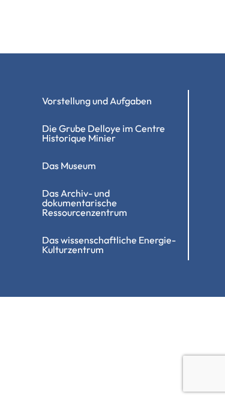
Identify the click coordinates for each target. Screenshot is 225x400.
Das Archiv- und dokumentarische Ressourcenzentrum (84, 202)
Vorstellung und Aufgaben (97, 101)
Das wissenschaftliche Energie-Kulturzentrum (109, 244)
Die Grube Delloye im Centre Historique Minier (103, 133)
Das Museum (69, 166)
